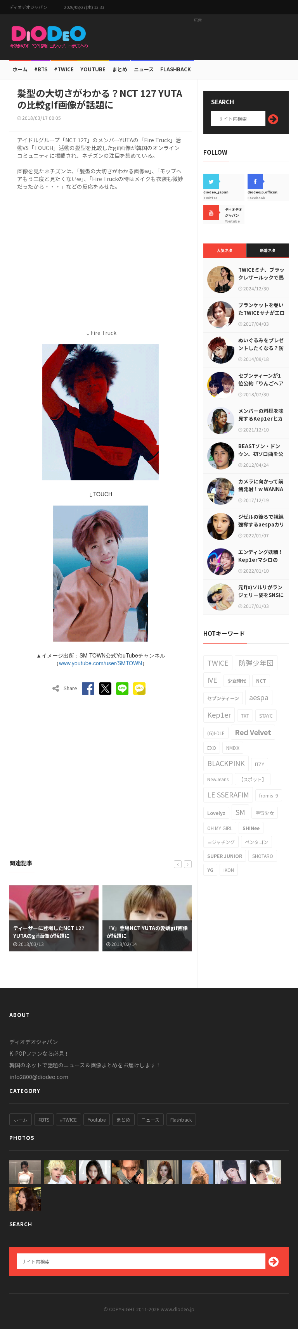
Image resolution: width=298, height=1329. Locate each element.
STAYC (266, 715)
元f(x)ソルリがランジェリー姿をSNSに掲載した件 (261, 594)
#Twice (64, 69)
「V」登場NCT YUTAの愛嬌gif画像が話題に (76, 931)
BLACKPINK (226, 763)
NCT (261, 680)
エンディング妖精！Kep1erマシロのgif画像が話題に (260, 559)
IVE (212, 680)
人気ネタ (224, 250)
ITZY (259, 764)
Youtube (97, 1119)
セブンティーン (223, 698)
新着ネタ (267, 250)
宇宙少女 (264, 812)
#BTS (40, 69)
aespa (259, 697)
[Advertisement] (198, 36)
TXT (245, 715)
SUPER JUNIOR (224, 856)
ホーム (20, 69)
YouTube (93, 69)
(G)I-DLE (216, 733)
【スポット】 (253, 779)
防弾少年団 (256, 663)
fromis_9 (268, 795)
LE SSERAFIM (228, 794)
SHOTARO (262, 856)
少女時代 (236, 680)
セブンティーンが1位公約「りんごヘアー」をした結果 (261, 383)
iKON (229, 869)
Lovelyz (216, 812)
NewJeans (218, 779)
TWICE (218, 663)
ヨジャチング (221, 842)
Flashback (175, 69)
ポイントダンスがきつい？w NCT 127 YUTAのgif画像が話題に (167, 931)
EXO (211, 747)
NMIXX (232, 747)
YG (210, 869)
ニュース (144, 69)
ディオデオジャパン (28, 7)
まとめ (119, 69)
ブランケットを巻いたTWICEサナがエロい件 (261, 312)
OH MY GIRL (219, 828)
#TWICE (68, 1119)
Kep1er (219, 714)
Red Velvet (253, 732)
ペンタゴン (256, 842)
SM (240, 812)
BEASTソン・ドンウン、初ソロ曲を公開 (260, 453)
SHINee (251, 828)
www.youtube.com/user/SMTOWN (100, 663)
